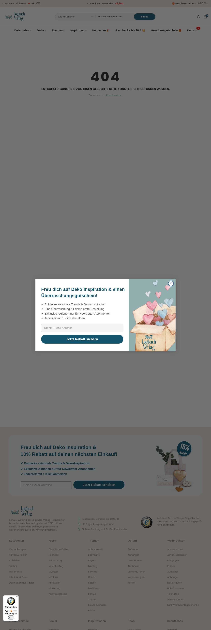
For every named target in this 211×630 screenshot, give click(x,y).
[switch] (11, 617)
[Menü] (17, 597)
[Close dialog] (171, 283)
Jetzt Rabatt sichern (82, 339)
